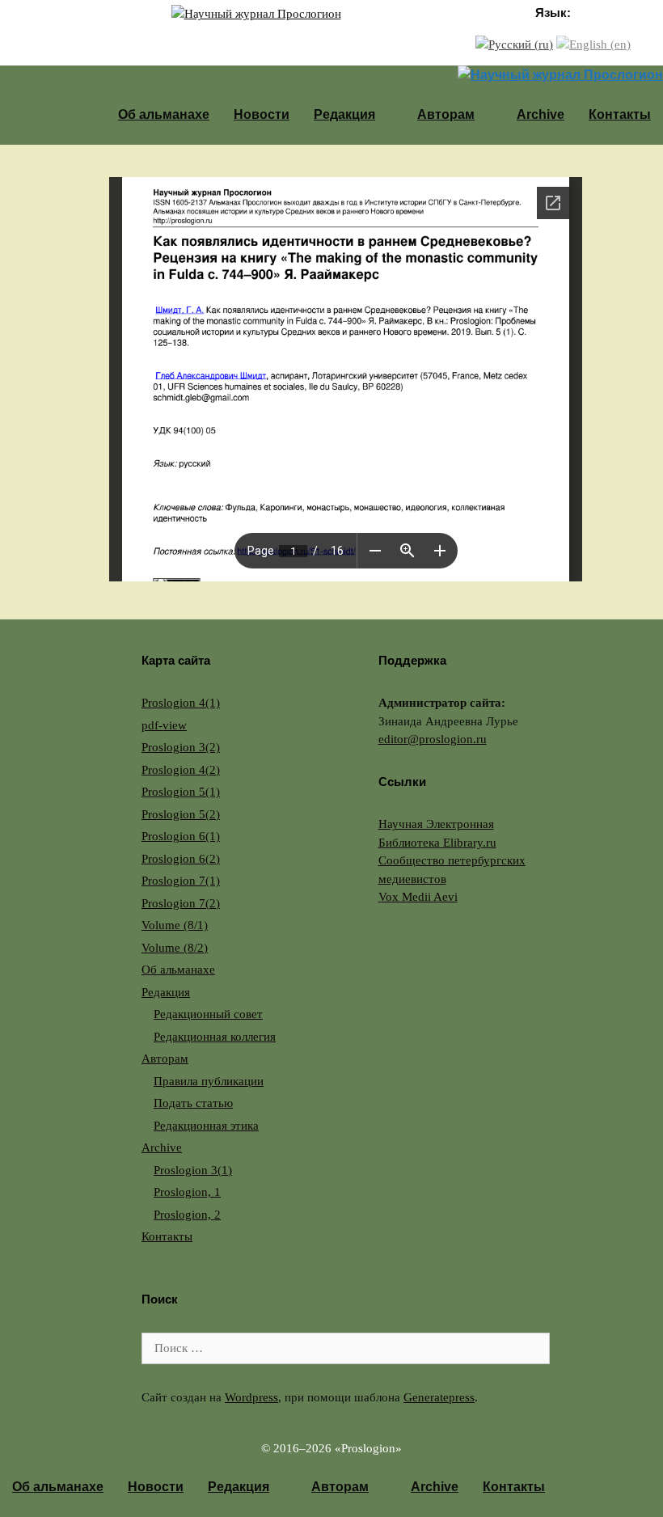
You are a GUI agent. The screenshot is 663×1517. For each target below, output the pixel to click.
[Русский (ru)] (514, 43)
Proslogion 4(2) (180, 769)
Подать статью (193, 1103)
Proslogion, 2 (187, 1214)
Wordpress (251, 1397)
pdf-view (164, 725)
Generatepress (439, 1397)
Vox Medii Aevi (418, 896)
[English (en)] (593, 43)
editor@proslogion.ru (432, 739)
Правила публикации (209, 1081)
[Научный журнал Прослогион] (256, 12)
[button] (390, 115)
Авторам (446, 114)
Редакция (344, 114)
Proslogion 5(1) (180, 791)
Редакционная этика (206, 1125)
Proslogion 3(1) (193, 1170)
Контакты (620, 114)
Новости (261, 114)
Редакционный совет (208, 1014)
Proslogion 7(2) (180, 903)
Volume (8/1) (174, 925)
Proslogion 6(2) (180, 858)
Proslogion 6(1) (180, 836)
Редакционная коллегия (215, 1036)
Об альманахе (163, 114)
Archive (540, 114)
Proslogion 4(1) (180, 702)
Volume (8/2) (174, 947)
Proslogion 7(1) (180, 880)
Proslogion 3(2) (180, 747)
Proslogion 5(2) (180, 814)
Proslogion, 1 (187, 1191)
